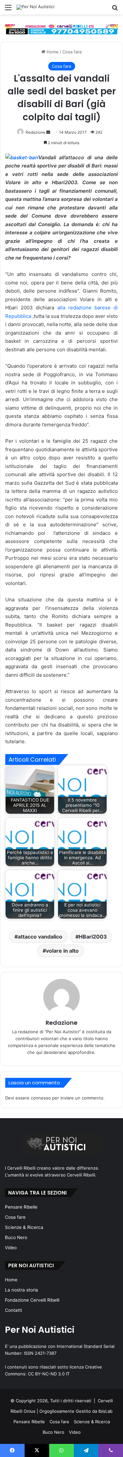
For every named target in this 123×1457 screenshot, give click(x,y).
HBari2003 (93, 936)
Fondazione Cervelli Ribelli (32, 1300)
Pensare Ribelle (21, 1207)
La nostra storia (21, 1289)
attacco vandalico (40, 936)
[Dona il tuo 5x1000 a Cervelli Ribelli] (61, 29)
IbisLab (105, 1411)
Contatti (13, 1310)
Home (52, 51)
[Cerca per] (115, 9)
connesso (41, 1097)
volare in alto (62, 950)
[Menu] (8, 9)
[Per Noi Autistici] (35, 7)
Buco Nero (16, 1237)
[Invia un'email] (48, 132)
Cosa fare (72, 51)
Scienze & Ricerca (24, 1227)
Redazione (35, 132)
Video (11, 1247)
